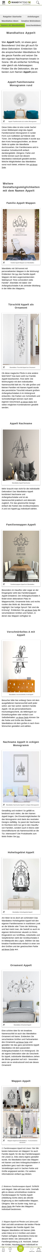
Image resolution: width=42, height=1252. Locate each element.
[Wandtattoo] (19, 2)
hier (16, 274)
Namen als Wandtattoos (12, 25)
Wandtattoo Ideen (10, 21)
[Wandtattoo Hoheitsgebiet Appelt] (21, 884)
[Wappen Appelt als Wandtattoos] (21, 1112)
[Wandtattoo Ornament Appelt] (21, 996)
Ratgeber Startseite (12, 16)
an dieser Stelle (27, 402)
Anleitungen (33, 16)
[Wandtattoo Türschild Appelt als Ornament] (21, 339)
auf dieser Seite (31, 610)
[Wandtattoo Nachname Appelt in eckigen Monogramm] (21, 776)
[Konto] (3, 1250)
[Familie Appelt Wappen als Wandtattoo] (21, 234)
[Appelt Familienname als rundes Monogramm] (21, 105)
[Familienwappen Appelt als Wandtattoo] (21, 556)
